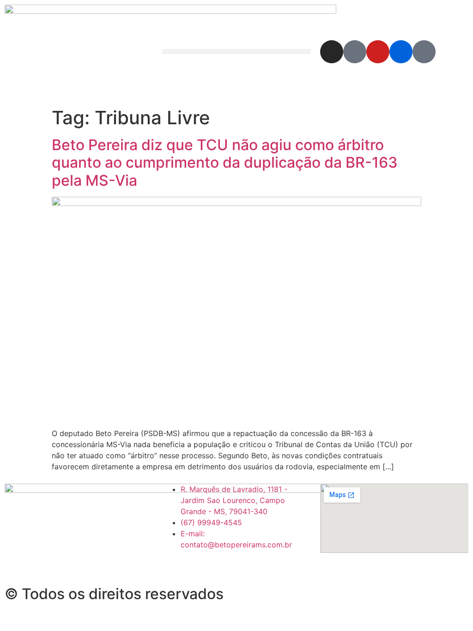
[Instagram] (331, 51)
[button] (236, 51)
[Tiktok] (424, 51)
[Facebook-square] (354, 51)
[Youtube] (377, 51)
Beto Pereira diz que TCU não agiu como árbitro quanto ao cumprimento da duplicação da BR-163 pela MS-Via (225, 162)
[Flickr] (400, 51)
